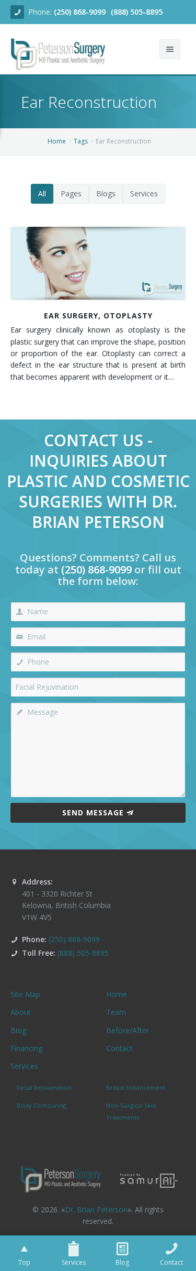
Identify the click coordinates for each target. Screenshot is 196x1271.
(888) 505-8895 (137, 12)
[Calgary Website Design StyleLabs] (149, 1180)
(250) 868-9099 (80, 12)
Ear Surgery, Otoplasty (98, 315)
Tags (81, 141)
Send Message (93, 812)
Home (57, 141)
